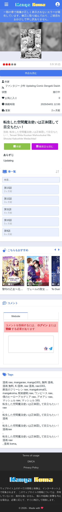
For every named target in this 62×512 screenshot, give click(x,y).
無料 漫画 (47, 382)
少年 (22, 85)
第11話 (7, 209)
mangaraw (20, 382)
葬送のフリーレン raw (15, 389)
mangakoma (10, 393)
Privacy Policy (31, 467)
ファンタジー (12, 85)
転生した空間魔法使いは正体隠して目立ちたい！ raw (31, 405)
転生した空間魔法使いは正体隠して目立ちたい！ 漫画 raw (31, 438)
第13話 (8, 187)
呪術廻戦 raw (25, 393)
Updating (31, 85)
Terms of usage (31, 455)
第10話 (8, 220)
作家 (18, 146)
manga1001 (33, 382)
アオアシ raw (44, 396)
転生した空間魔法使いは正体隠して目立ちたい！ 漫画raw (31, 427)
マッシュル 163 (30, 400)
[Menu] (6, 4)
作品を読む (31, 73)
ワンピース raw (43, 393)
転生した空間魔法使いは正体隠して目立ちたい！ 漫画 (31, 416)
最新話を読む (45, 146)
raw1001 (40, 385)
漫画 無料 (8, 385)
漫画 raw (8, 382)
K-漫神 (19, 385)
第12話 (8, 198)
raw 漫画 (29, 385)
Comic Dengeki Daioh (48, 85)
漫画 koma (10, 443)
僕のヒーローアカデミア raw (19, 396)
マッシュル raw (11, 400)
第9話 (7, 230)
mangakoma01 (37, 389)
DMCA (31, 461)
